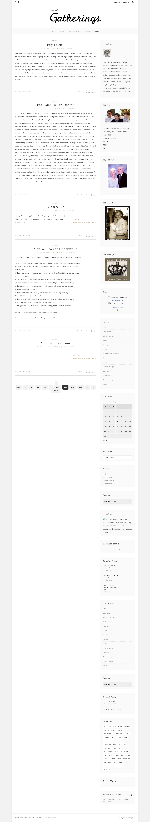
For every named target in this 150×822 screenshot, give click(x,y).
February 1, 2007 (43, 108)
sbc (114, 762)
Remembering (108, 380)
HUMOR (105, 362)
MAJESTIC (55, 207)
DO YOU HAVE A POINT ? (109, 567)
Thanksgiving (107, 766)
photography (126, 759)
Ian (104, 148)
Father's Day (107, 744)
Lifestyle (106, 371)
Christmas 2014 (119, 734)
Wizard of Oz (107, 769)
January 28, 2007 (43, 347)
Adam (105, 141)
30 (45, 387)
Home (53, 31)
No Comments (68, 48)
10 (31, 387)
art (110, 726)
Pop (105, 762)
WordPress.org (108, 484)
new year (112, 759)
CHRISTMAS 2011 (108, 734)
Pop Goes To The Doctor (55, 105)
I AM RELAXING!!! (123, 799)
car (105, 730)
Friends (105, 349)
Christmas (119, 730)
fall (111, 741)
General (55, 41)
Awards (87, 31)
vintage (121, 766)
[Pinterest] (19, 2)
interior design (108, 751)
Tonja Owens (92, 222)
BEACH (120, 726)
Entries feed (107, 477)
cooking (128, 734)
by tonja (56, 48)
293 (80, 387)
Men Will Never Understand (56, 249)
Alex (105, 145)
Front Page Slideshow (111, 353)
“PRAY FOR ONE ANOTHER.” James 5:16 (110, 588)
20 (38, 387)
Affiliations (74, 31)
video (115, 766)
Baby (114, 726)
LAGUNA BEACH (124, 751)
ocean (119, 759)
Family (105, 345)
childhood (111, 730)
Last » (55, 390)
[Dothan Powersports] (117, 310)
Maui (117, 755)
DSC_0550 (76, 355)
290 (57, 387)
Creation (106, 737)
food (119, 744)
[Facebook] (16, 2)
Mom (122, 755)
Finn (114, 744)
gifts (124, 744)
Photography (107, 375)
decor (113, 737)
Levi (105, 755)
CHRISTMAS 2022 (110, 701)
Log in (105, 474)
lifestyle (111, 755)
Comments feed (108, 480)
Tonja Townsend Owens (118, 300)
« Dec (105, 440)
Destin (119, 737)
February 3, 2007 (43, 48)
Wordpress (131, 818)
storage (120, 762)
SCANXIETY (108, 710)
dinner (125, 737)
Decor (105, 327)
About (62, 31)
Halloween (107, 748)
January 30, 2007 (43, 252)
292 (72, 387)
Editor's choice (108, 336)
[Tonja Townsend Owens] (117, 304)
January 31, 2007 (43, 211)
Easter (106, 741)
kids (116, 751)
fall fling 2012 (119, 741)
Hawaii (114, 748)
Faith (105, 340)
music (105, 759)
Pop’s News (55, 45)
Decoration (107, 332)
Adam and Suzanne (56, 343)
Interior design (108, 367)
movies (128, 755)
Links (96, 31)
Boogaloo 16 (127, 726)
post (109, 762)
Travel (105, 384)
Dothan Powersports (118, 307)
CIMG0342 (76, 219)
